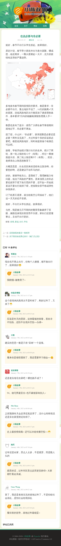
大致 (13, 335)
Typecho (37, 536)
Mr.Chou (14, 405)
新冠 (17, 221)
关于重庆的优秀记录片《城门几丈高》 (25, 236)
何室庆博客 (15, 292)
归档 (45, 26)
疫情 (12, 221)
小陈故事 (16, 272)
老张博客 (14, 370)
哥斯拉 (13, 254)
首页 (16, 26)
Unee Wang (15, 486)
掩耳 (13, 444)
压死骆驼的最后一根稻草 (19, 233)
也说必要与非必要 (30, 36)
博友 (35, 26)
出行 (21, 221)
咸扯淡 (31, 40)
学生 (26, 221)
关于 (26, 26)
